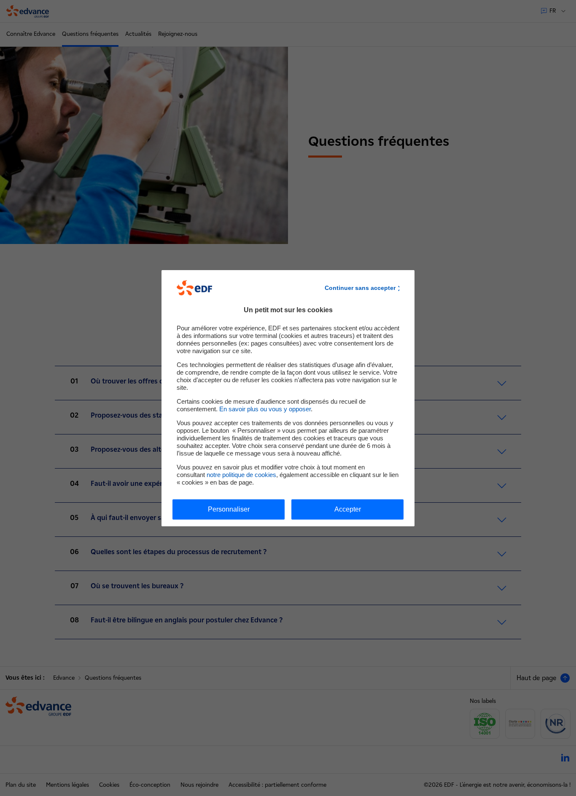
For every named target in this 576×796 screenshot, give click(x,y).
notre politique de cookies (241, 474)
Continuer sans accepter (360, 287)
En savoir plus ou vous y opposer (265, 409)
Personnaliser (229, 509)
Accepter (347, 509)
